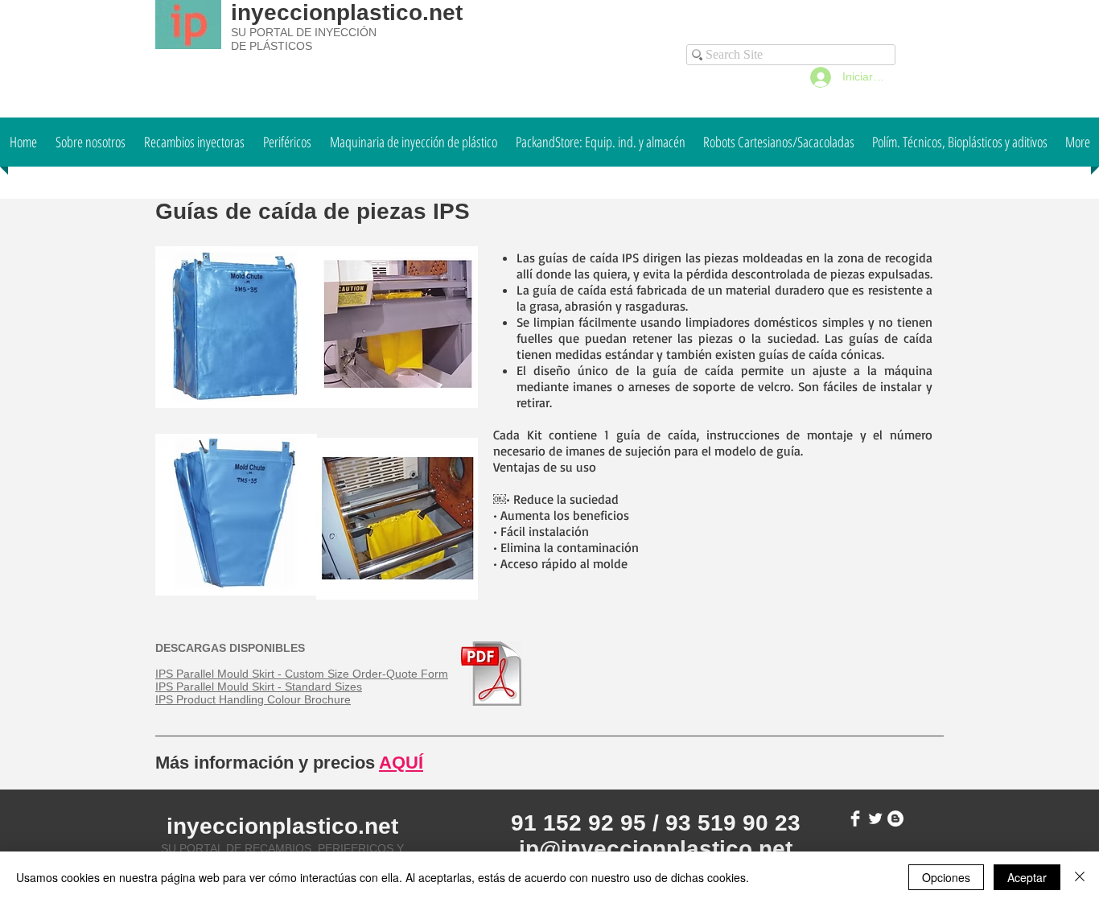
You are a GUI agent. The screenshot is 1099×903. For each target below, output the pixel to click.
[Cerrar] (1079, 877)
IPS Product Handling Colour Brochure (253, 699)
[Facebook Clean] (855, 818)
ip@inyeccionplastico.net (655, 848)
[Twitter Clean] (875, 818)
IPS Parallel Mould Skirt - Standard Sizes (258, 686)
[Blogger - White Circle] (895, 818)
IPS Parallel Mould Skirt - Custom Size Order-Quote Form (301, 673)
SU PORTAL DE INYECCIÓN (304, 32)
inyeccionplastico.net (347, 12)
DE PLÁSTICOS (271, 45)
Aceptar (1027, 877)
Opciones (946, 877)
